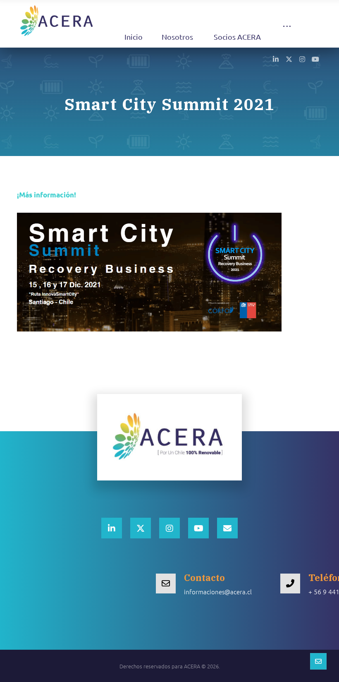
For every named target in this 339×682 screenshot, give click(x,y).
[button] (287, 34)
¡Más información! (46, 194)
